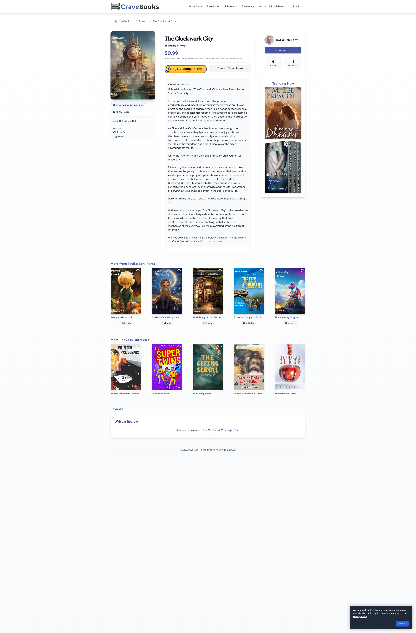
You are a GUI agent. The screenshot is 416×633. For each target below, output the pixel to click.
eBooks (126, 21)
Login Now (233, 430)
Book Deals (195, 6)
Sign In (296, 6)
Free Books (213, 6)
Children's (142, 21)
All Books (228, 6)
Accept (402, 623)
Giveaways (247, 6)
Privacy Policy (360, 616)
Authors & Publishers (270, 6)
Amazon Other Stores (230, 68)
